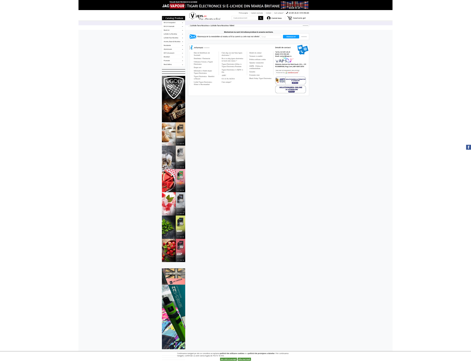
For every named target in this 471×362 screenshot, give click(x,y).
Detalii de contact (255, 53)
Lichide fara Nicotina (171, 38)
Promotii (167, 61)
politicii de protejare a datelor (261, 353)
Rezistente (167, 45)
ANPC (224, 75)
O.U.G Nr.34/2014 (228, 78)
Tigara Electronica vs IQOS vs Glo (232, 71)
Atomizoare (168, 49)
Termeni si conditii (255, 56)
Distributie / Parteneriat (202, 58)
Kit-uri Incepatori (170, 22)
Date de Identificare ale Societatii (202, 54)
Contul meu (276, 18)
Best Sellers (168, 64)
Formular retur (254, 75)
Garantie (252, 71)
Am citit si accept (228, 359)
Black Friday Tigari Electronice (260, 78)
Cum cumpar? (279, 13)
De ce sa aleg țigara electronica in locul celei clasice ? (232, 59)
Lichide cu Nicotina (170, 34)
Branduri (167, 57)
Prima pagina (243, 13)
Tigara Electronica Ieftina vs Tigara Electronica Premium (232, 65)
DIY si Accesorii (169, 53)
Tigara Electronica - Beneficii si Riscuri (204, 77)
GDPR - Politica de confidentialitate (256, 67)
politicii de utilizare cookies (232, 353)
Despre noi (197, 67)
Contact (268, 13)
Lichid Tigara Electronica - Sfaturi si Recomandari (203, 83)
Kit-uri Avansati (169, 26)
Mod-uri (167, 30)
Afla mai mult (244, 359)
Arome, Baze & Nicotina (172, 42)
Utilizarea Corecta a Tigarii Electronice (203, 63)
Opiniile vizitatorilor (256, 63)
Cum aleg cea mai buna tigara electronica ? (232, 54)
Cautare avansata (257, 13)
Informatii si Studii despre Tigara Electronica (203, 72)
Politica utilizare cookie (257, 59)
